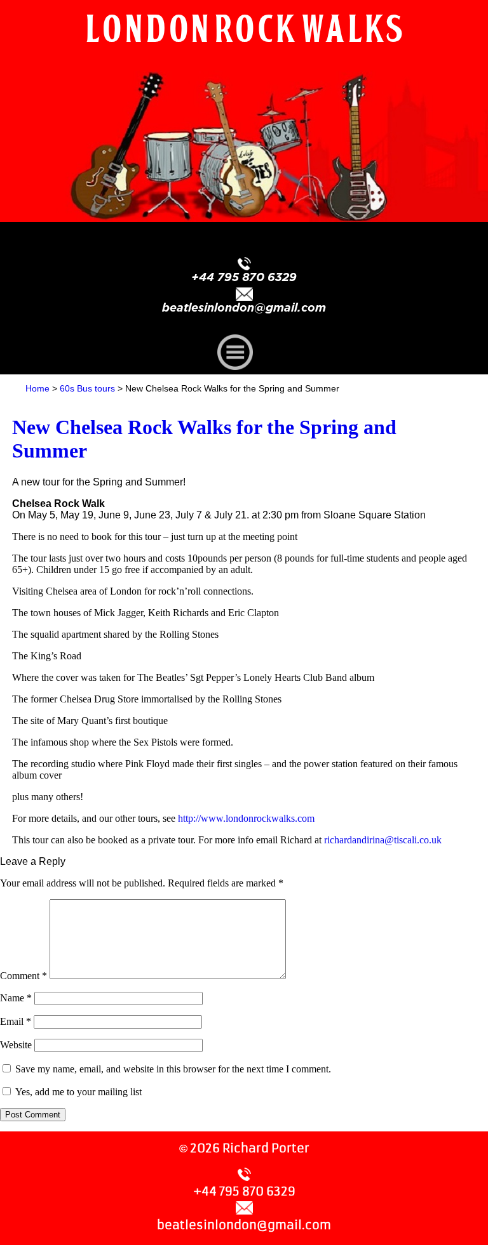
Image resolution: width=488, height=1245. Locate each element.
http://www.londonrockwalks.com (246, 818)
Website (16, 1044)
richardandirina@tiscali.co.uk (383, 839)
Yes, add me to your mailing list (77, 1091)
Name (16, 997)
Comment (23, 975)
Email (15, 1021)
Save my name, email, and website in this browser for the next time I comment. (173, 1069)
